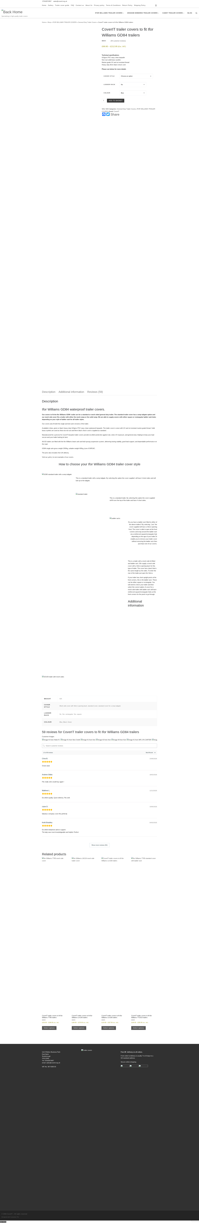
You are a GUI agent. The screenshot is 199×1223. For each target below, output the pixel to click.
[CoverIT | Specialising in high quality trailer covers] (12, 12)
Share (114, 114)
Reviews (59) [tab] (95, 391)
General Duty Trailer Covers (87, 22)
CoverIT (116, 111)
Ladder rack (109, 84)
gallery (50, 457)
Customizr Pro (14, 1217)
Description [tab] (48, 391)
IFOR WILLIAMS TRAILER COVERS (64, 22)
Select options (49, 1028)
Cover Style (109, 76)
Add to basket (116, 100)
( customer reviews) (118, 41)
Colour (107, 93)
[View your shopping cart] (156, 5)
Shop (49, 22)
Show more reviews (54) (99, 845)
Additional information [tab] (71, 391)
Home (44, 22)
